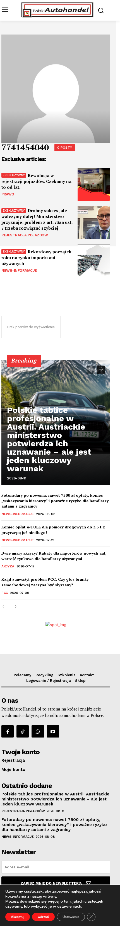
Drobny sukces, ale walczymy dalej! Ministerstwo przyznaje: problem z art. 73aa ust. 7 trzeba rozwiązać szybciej (37, 219)
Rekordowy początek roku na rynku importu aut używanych (36, 257)
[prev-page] (91, 370)
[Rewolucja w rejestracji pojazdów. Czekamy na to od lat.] (94, 184)
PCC (4, 593)
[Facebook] (7, 731)
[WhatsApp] (38, 731)
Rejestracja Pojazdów (24, 235)
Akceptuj (17, 917)
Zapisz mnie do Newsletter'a (51, 883)
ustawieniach (69, 906)
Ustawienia (71, 917)
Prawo (7, 194)
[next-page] (101, 370)
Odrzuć (43, 917)
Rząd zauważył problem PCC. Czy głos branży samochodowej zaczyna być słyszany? (44, 582)
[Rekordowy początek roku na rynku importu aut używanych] (94, 260)
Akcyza (7, 566)
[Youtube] (53, 731)
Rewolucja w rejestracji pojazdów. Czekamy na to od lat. (36, 181)
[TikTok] (22, 731)
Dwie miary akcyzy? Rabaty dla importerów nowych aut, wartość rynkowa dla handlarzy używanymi (54, 555)
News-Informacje (19, 270)
